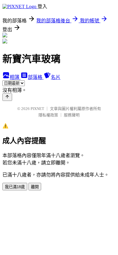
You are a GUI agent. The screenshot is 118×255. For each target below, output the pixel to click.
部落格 (36, 77)
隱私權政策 (48, 115)
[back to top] (7, 97)
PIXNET (37, 108)
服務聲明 (72, 115)
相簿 (15, 77)
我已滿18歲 (15, 187)
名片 (56, 77)
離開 (35, 187)
